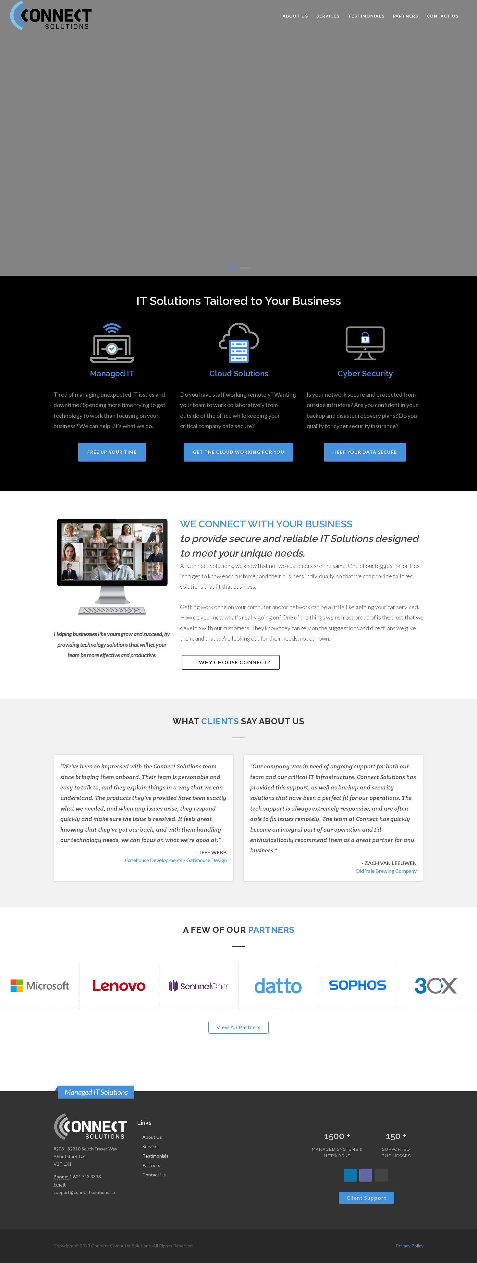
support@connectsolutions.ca (84, 1192)
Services (151, 1146)
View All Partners (238, 1027)
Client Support (366, 1198)
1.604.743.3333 (85, 1176)
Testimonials (155, 1156)
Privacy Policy (409, 1245)
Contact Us (154, 1174)
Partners (151, 1165)
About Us (152, 1137)
